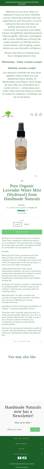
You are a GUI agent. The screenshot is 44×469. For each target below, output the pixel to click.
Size (22, 220)
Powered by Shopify (22, 467)
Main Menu (21, 444)
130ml (17, 224)
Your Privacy (21, 454)
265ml (26, 224)
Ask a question (22, 341)
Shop (21, 449)
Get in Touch (21, 438)
